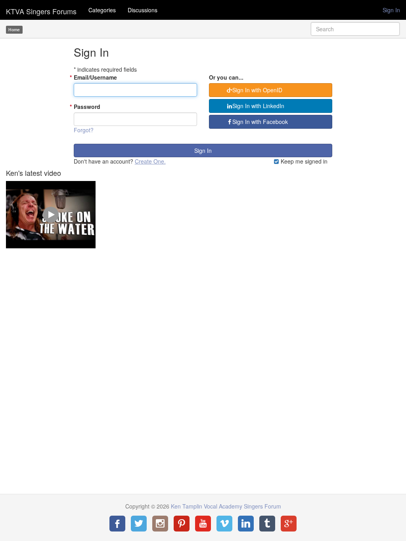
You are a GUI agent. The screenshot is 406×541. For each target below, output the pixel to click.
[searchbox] (355, 29)
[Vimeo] (224, 523)
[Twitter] (139, 523)
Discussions (142, 10)
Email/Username (95, 77)
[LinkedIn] (246, 523)
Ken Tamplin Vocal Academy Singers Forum (41, 10)
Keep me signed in (303, 161)
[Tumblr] (267, 523)
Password (87, 106)
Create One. (150, 161)
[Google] (289, 523)
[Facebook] (117, 523)
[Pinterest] (182, 523)
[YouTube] (203, 523)
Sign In (391, 10)
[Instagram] (160, 523)
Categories (102, 10)
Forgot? (84, 130)
